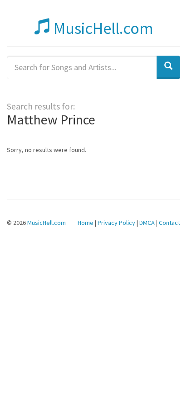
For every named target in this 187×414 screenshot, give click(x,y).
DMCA (147, 223)
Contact (169, 223)
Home (86, 223)
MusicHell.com (101, 28)
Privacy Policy (116, 223)
